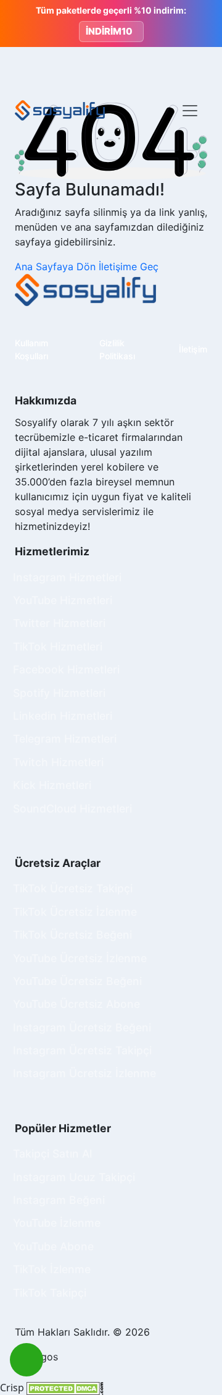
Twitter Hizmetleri (59, 622)
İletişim (193, 349)
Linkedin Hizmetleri (62, 715)
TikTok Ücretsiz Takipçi (73, 888)
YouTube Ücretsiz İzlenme (80, 958)
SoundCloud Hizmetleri (72, 808)
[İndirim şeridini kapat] (202, 23)
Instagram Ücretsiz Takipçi (82, 1050)
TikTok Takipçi (49, 1292)
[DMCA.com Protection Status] (65, 1387)
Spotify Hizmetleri (59, 692)
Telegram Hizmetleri (65, 738)
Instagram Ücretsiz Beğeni (82, 1027)
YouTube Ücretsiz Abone (76, 1003)
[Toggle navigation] (190, 110)
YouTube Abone (53, 1246)
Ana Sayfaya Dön (57, 266)
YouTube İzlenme (57, 1222)
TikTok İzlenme (52, 1269)
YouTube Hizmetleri (62, 600)
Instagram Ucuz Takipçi (74, 1177)
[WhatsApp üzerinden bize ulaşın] (26, 1359)
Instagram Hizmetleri (67, 577)
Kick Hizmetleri (52, 785)
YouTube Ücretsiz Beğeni (77, 981)
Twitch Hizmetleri (58, 762)
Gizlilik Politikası (117, 349)
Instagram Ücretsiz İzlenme (84, 1073)
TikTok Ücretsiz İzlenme (75, 911)
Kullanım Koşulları (31, 349)
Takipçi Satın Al (52, 1153)
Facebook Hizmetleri (66, 669)
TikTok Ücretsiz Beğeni (72, 934)
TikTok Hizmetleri (57, 646)
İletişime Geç (128, 266)
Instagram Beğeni (59, 1199)
